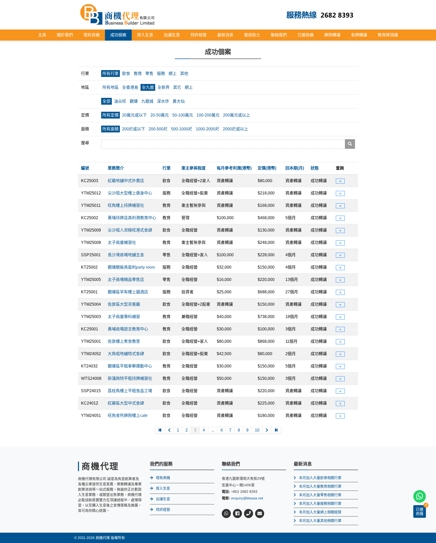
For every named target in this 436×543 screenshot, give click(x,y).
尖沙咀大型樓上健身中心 (130, 193)
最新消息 (225, 35)
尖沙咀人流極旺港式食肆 (130, 230)
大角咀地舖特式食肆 (126, 354)
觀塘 (134, 101)
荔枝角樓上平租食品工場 (130, 391)
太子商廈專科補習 (124, 317)
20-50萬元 (159, 115)
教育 (138, 73)
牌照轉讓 (332, 35)
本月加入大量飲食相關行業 (320, 478)
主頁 (42, 35)
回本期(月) (294, 168)
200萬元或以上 (236, 115)
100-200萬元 (208, 115)
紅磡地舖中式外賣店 (126, 181)
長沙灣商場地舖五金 (126, 255)
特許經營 (198, 35)
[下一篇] (267, 430)
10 (257, 430)
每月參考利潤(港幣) (234, 168)
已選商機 (305, 35)
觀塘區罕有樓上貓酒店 (128, 292)
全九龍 (148, 87)
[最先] (160, 430)
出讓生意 (172, 35)
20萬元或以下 (134, 115)
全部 (106, 101)
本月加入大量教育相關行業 (320, 486)
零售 (149, 73)
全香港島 (130, 87)
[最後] (276, 430)
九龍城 (147, 101)
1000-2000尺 (207, 129)
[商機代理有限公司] (117, 14)
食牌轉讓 (359, 35)
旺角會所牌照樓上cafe (128, 415)
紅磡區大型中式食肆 (126, 403)
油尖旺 (120, 101)
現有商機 (92, 35)
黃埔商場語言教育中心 (128, 329)
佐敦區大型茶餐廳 (124, 304)
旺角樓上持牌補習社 (126, 205)
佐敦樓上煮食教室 (124, 341)
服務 (161, 73)
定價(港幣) (267, 168)
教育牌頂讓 (388, 35)
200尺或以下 (133, 129)
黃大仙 (179, 101)
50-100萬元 (182, 115)
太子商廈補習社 (122, 242)
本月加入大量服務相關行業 (320, 503)
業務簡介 (116, 168)
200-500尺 (158, 129)
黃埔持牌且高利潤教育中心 (132, 218)
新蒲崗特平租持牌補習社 (130, 378)
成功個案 (118, 35)
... (212, 430)
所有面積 (110, 129)
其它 (177, 87)
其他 (184, 73)
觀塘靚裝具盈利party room (131, 267)
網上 (173, 73)
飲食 (126, 73)
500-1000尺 (181, 129)
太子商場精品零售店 (126, 279)
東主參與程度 (193, 168)
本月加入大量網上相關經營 (320, 512)
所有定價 (110, 115)
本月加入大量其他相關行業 (320, 521)
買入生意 (145, 35)
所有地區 (110, 87)
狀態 (315, 168)
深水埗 (163, 101)
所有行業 (110, 73)
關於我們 (65, 35)
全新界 (163, 87)
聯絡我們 (279, 35)
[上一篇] (169, 430)
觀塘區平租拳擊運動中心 (130, 366)
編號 (85, 168)
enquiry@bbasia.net (247, 498)
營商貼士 (252, 35)
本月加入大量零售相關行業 (320, 495)
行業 (166, 168)
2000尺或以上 (235, 129)
